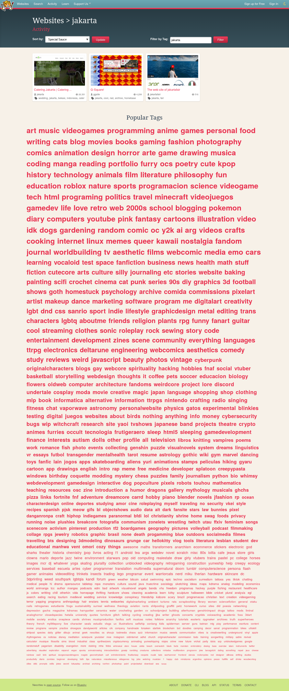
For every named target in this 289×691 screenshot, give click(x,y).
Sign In (273, 4)
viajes (165, 641)
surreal (97, 606)
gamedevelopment (227, 432)
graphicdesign (173, 310)
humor (137, 489)
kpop (227, 163)
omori (88, 546)
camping (198, 628)
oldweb (57, 384)
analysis (240, 592)
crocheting (125, 610)
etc (168, 271)
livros (97, 552)
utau (207, 522)
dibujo (67, 632)
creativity (238, 301)
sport (97, 310)
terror (30, 601)
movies (100, 141)
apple (255, 632)
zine (88, 489)
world (30, 588)
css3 (38, 654)
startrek (157, 628)
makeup (57, 301)
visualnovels (182, 447)
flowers (36, 384)
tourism (63, 597)
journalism (198, 475)
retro (98, 207)
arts (83, 271)
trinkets (82, 573)
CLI (197, 685)
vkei (230, 503)
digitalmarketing (136, 601)
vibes (201, 632)
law (205, 509)
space (105, 262)
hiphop (74, 516)
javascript (106, 359)
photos (157, 359)
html (51, 196)
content (255, 623)
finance (36, 439)
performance (230, 623)
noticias (52, 637)
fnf (75, 496)
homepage (87, 592)
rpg (184, 320)
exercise (222, 645)
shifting (239, 654)
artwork (114, 588)
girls (251, 552)
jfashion (223, 496)
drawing (194, 152)
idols (212, 641)
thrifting (100, 592)
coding (39, 163)
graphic (98, 534)
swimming (156, 579)
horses (255, 557)
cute (207, 163)
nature (99, 185)
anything (176, 416)
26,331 (82, 94)
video (246, 218)
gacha (46, 610)
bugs (33, 423)
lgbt (32, 310)
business (161, 262)
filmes (239, 534)
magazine (59, 610)
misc (194, 552)
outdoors (195, 534)
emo (235, 251)
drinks (238, 659)
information (129, 400)
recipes (34, 509)
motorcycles (202, 654)
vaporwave (73, 408)
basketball (40, 376)
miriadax (167, 650)
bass (214, 645)
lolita (211, 552)
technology (73, 174)
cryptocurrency (121, 641)
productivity (32, 659)
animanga (42, 588)
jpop (87, 552)
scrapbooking (187, 601)
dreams (224, 447)
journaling (145, 271)
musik (153, 654)
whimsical (117, 645)
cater (81, 98)
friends (119, 320)
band (186, 423)
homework (190, 606)
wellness (109, 606)
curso (202, 606)
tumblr (191, 568)
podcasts (86, 588)
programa (54, 601)
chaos (132, 632)
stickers (220, 546)
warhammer (170, 654)
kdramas (72, 610)
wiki (204, 454)
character (76, 623)
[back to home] (7, 5)
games (192, 130)
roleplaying (150, 503)
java (141, 584)
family (177, 475)
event (149, 573)
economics (253, 584)
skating (86, 563)
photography (219, 141)
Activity (52, 4)
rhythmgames (34, 637)
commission (184, 637)
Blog (205, 685)
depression (33, 610)
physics (174, 408)
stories (185, 271)
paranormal (120, 516)
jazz (68, 557)
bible (209, 592)
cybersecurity (239, 416)
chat (51, 408)
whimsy (249, 475)
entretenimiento (118, 654)
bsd (104, 588)
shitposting (157, 606)
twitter (252, 645)
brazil (181, 597)
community (169, 339)
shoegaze (75, 628)
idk (32, 229)
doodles (187, 628)
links (45, 496)
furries (55, 432)
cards (76, 619)
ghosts (176, 615)
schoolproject (158, 610)
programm (192, 650)
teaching (36, 489)
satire (239, 637)
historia (58, 552)
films (155, 251)
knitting (202, 440)
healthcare (250, 588)
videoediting (64, 573)
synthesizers (104, 641)
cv (146, 610)
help (229, 563)
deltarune (94, 349)
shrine (182, 516)
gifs (90, 509)
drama (58, 584)
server (186, 623)
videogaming (247, 597)
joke (201, 650)
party (205, 641)
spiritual (52, 654)
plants (167, 320)
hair (84, 601)
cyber (87, 568)
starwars (113, 557)
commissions (209, 291)
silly (121, 271)
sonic (108, 330)
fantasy (148, 218)
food (248, 130)
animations (166, 461)
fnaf (209, 368)
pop (125, 557)
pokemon (225, 207)
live (66, 623)
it (144, 376)
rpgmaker (209, 619)
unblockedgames (233, 641)
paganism (46, 645)
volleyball (200, 528)
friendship (147, 597)
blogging (190, 207)
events (95, 447)
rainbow (30, 654)
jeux (247, 650)
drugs (221, 610)
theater (44, 552)
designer (220, 654)
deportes (85, 503)
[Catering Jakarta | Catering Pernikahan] (59, 70)
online (67, 503)
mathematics (227, 482)
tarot (133, 454)
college (241, 557)
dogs (48, 229)
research (92, 423)
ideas (193, 584)
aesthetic (129, 251)
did (218, 606)
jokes (58, 663)
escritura (244, 623)
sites (211, 606)
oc (155, 229)
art (31, 130)
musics (163, 632)
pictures (180, 528)
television (163, 439)
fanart (221, 320)
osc (77, 489)
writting (45, 592)
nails (29, 606)
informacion (151, 632)
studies (248, 654)
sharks (32, 552)
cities (29, 663)
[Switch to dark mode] (285, 4)
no (202, 503)
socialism (190, 579)
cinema (106, 281)
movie (100, 392)
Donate (186, 685)
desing (207, 645)
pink (125, 218)
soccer (188, 376)
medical (32, 584)
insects (95, 573)
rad (111, 98)
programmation (230, 628)
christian (211, 597)
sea (157, 663)
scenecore (37, 528)
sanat (217, 628)
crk (111, 628)
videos (210, 229)
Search (38, 4)
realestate (164, 557)
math (225, 262)
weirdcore (166, 384)
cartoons (179, 218)
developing (72, 659)
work (32, 447)
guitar (241, 320)
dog (127, 482)
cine (133, 503)
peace (217, 659)
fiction (36, 271)
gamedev (42, 207)
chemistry (74, 552)
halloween (197, 592)
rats (174, 601)
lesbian (223, 540)
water (113, 610)
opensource (72, 584)
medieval (76, 597)
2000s (136, 207)
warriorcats (164, 573)
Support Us (81, 4)
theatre (228, 423)
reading (92, 163)
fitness (35, 408)
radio (219, 400)
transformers (162, 546)
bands (153, 588)
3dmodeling (90, 540)
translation (123, 568)
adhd (143, 637)
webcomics (167, 349)
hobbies (191, 368)
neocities (94, 632)
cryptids (200, 615)
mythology (198, 489)
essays (41, 454)
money (211, 416)
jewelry (62, 534)
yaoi (123, 423)
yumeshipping (151, 641)
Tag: (159, 39)
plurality (100, 563)
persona (234, 568)
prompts (43, 663)
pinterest (78, 528)
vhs (161, 588)
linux (95, 240)
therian (200, 573)
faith (82, 659)
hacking (168, 368)
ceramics (101, 610)
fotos (108, 645)
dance (80, 301)
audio (136, 509)
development (91, 339)
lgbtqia (78, 578)
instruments (241, 645)
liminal (249, 610)
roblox (75, 185)
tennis (105, 601)
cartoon (35, 468)
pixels (167, 482)
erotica (52, 619)
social (224, 368)
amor (121, 503)
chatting (247, 579)
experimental (219, 408)
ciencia (192, 654)
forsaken (145, 628)
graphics (207, 281)
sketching (181, 584)
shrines (86, 619)
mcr (43, 563)
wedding (43, 98)
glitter (58, 632)
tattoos (219, 579)
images (32, 563)
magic (140, 392)
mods (240, 610)
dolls (98, 439)
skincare (231, 573)
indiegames (94, 516)
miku (188, 573)
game (168, 152)
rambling (134, 650)
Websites (23, 4)
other (114, 439)
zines (121, 339)
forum (101, 578)
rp (237, 496)
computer (81, 384)
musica (223, 152)
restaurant (234, 588)
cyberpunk (208, 359)
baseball (48, 568)
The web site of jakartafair (163, 89)
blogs (83, 368)
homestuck (82, 291)
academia (151, 592)
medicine (158, 468)
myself (171, 503)
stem (126, 645)
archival (86, 663)
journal (39, 251)
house (134, 645)
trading (109, 573)
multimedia (142, 568)
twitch (194, 522)
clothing (246, 392)
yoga (74, 563)
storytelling (70, 376)
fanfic (45, 461)
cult (107, 654)
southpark (63, 578)
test (87, 262)
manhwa (60, 546)
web (117, 207)
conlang (152, 623)
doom (179, 568)
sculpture (183, 592)
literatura (205, 540)
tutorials (183, 619)
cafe (221, 552)
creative (120, 392)
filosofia (55, 641)
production (100, 528)
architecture (111, 384)
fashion (181, 141)
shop (226, 392)
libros (184, 440)
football (244, 281)
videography (153, 563)
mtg (212, 623)
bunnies (219, 509)
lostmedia (121, 632)
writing (39, 141)
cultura (121, 584)
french (41, 623)
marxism (184, 645)
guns (194, 623)
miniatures (185, 659)
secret (66, 663)
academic (229, 615)
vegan (74, 650)
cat (123, 281)
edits (52, 663)
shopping (205, 392)
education (44, 185)
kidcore (161, 597)
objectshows (115, 509)
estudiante (57, 606)
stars (195, 509)
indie (115, 310)
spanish (52, 509)
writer (165, 615)
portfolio (123, 163)
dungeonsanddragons (68, 654)
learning (39, 262)
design (103, 152)
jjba (158, 615)
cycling (137, 615)
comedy (232, 349)
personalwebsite (140, 408)
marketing (107, 301)
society (41, 619)
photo (79, 447)
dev (254, 540)
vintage (181, 359)
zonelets (156, 522)
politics (118, 196)
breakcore (87, 522)
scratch (182, 552)
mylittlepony (54, 623)
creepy (240, 563)
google (248, 641)
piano (168, 496)
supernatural (163, 568)
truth (233, 619)
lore (207, 384)
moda (83, 392)
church (152, 637)
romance (49, 447)
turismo (164, 601)
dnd (46, 310)
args (145, 552)
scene (141, 339)
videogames (83, 130)
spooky (82, 650)
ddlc (35, 663)
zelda (141, 645)
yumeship (216, 563)
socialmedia (219, 534)
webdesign (101, 376)
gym (216, 454)
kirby (171, 592)
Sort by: (37, 39)
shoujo (110, 632)
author (61, 588)
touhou (202, 482)
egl (249, 592)
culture (102, 271)
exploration (54, 650)
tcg (133, 659)
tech (34, 196)
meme (128, 468)
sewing (173, 330)
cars (253, 251)
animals (109, 174)
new (181, 641)
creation (231, 597)
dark (166, 509)
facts (176, 645)
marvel (230, 454)
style (241, 503)
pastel (223, 557)
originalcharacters (50, 368)
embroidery (196, 645)
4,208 (139, 94)
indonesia (72, 98)
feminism (234, 522)
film (131, 174)
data (148, 509)
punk (138, 281)
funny (200, 320)
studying (105, 503)
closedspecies (54, 615)
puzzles (159, 475)
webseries (117, 601)
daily (50, 632)
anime (167, 130)
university (81, 615)
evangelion (72, 645)
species (41, 632)
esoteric (196, 619)
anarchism (183, 546)
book (45, 400)
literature (156, 174)
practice (64, 628)
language (179, 392)
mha (101, 645)
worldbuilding (77, 251)
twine (78, 557)
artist (34, 301)
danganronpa (40, 516)
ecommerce (202, 546)
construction (196, 563)
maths (145, 546)
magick (84, 654)
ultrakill (252, 628)
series (157, 281)
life (66, 207)
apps (84, 461)
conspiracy (132, 597)
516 (196, 94)
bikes (243, 628)
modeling (238, 584)
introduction (109, 489)
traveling (188, 503)
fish (66, 447)
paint (126, 663)
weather (123, 579)
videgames (124, 659)
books (126, 141)
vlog (177, 540)
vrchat (197, 641)
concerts (187, 615)
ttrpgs (154, 400)
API (214, 685)
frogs (69, 606)
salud (144, 579)
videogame (239, 185)
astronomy (103, 408)
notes (148, 619)
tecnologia (98, 432)
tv (107, 251)
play (218, 623)
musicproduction (103, 619)
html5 (170, 432)
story (194, 330)
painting (39, 281)
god (249, 546)
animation (71, 152)
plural (228, 592)
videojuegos (211, 196)
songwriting (217, 637)
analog (225, 584)
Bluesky (82, 685)
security (215, 503)
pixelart (243, 291)
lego (120, 573)
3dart (248, 615)
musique (44, 641)
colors (35, 592)
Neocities (37, 685)
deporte (57, 557)
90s (174, 281)
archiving (96, 663)
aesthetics (202, 349)
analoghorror (35, 615)
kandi (90, 578)
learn (163, 592)
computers (66, 218)
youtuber (99, 637)
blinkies (248, 408)
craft (59, 516)
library (202, 601)
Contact (251, 685)
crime (173, 641)
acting (108, 552)
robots (184, 482)
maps (203, 584)
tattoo (230, 610)
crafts (235, 229)
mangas (72, 588)
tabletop (87, 584)
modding (102, 475)
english (88, 468)
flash (246, 568)
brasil (113, 534)
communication (187, 632)
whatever (61, 563)
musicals (222, 489)
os (103, 632)
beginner (61, 659)
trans (248, 310)
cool (106, 98)
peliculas (210, 461)
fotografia (109, 522)
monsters (109, 584)
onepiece (64, 619)
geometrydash (96, 654)
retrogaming (175, 563)
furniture (105, 615)
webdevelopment (46, 482)
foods (223, 516)
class (92, 641)
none (126, 534)
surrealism (206, 579)
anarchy (171, 619)
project (191, 384)
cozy (101, 546)
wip (46, 423)
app (50, 468)
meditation (73, 637)
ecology (254, 563)
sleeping (191, 432)
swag (209, 516)
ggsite (96, 94)
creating (148, 615)
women (212, 601)
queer (144, 240)
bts (51, 540)
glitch (116, 615)
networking (240, 606)
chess (141, 475)
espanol (65, 650)
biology (238, 376)
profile (131, 439)
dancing (249, 454)
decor (208, 628)
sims (64, 641)
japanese (166, 423)
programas (186, 588)
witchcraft (66, 423)
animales (46, 573)
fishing (222, 588)
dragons (156, 489)
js (28, 592)
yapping (41, 601)
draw (178, 557)
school (161, 207)
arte (149, 152)
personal (221, 130)
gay (97, 368)
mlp (31, 400)
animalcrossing (95, 650)
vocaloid (67, 262)
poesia (227, 606)
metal (206, 310)
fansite (180, 509)
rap (116, 468)
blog (78, 141)
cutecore (61, 271)
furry (149, 163)
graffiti (170, 606)
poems (243, 440)
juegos (74, 416)
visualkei (43, 650)
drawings (67, 468)
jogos (70, 461)
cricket (218, 592)
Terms (236, 685)
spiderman (173, 623)
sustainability (83, 606)
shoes (125, 592)
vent (75, 546)
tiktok (236, 579)
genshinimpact (206, 610)
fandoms (140, 384)
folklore (159, 619)
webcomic (184, 251)
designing (66, 540)
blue (179, 534)
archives (222, 619)
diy (186, 281)
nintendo (176, 400)
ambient (153, 601)
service (101, 597)
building (174, 610)
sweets (173, 632)
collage (34, 534)
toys (31, 461)
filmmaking (242, 528)
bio (234, 475)
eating (41, 597)
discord (224, 384)
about (117, 416)
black (169, 645)
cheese (255, 650)
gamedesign (81, 482)
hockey (200, 588)
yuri (147, 461)
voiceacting (214, 615)
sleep (154, 432)
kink (44, 654)
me (187, 301)
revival (247, 637)
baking (235, 271)
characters (43, 320)
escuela (64, 568)
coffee (156, 376)
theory (30, 623)
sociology (167, 584)
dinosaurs (114, 540)
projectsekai (136, 663)
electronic (236, 546)
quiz (140, 632)
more (83, 645)
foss (240, 615)
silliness (229, 654)
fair (162, 98)
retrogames (42, 606)
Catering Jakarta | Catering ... (53, 89)
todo (195, 637)
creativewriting (218, 632)
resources (59, 489)
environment (94, 557)
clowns (32, 557)
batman (204, 623)
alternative (98, 400)
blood (72, 641)
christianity (162, 516)
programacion (163, 185)
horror (128, 152)
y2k (168, 229)
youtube (101, 218)
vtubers (199, 557)
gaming (153, 141)
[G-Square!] (116, 70)
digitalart (208, 301)
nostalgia (197, 240)
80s (203, 552)
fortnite (62, 496)
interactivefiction (111, 650)
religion (144, 320)
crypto (247, 423)
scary (171, 597)
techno (177, 579)
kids (161, 623)
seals (88, 623)
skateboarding (109, 461)
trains (211, 557)
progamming (160, 534)
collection (116, 563)
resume (148, 454)
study (35, 359)
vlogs (108, 623)
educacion (213, 376)
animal (76, 632)
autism (81, 439)
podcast (220, 528)
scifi (60, 281)
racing (52, 597)
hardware (215, 573)
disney (62, 637)
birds (133, 416)
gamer (32, 573)
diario (41, 659)
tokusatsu (75, 663)
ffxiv (218, 522)
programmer (103, 568)
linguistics (247, 447)
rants (145, 606)
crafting (200, 400)
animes (36, 432)
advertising (32, 650)
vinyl (247, 632)
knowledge (115, 597)
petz (179, 606)
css (60, 310)
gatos (193, 408)
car (146, 540)
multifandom (179, 650)
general (243, 601)
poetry (186, 163)
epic (168, 579)
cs (44, 637)
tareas (164, 664)
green (111, 579)
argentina (197, 659)
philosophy (193, 174)
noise (49, 522)
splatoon (206, 468)
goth (56, 291)
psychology (119, 291)
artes (76, 568)
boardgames (133, 528)
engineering (129, 349)
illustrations (126, 623)
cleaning (137, 592)
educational (38, 546)
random (111, 229)
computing (146, 557)
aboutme (92, 320)
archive (119, 98)
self (231, 659)
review (30, 628)
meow (79, 509)
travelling (36, 540)
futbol (57, 454)
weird (80, 359)
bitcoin (134, 579)
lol (146, 516)
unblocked (134, 563)
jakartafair (155, 94)
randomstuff (33, 645)
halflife (225, 659)
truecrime (152, 584)
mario (44, 557)
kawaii (167, 240)
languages (239, 339)
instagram (119, 637)
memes (118, 240)
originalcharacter (167, 637)
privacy (238, 516)
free (142, 468)
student (241, 540)
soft (128, 619)
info (195, 416)
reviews (57, 359)
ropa (97, 584)
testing (35, 416)
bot (178, 628)
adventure (92, 496)
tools (189, 540)
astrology (169, 454)
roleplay (131, 330)
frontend (182, 654)
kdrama (214, 584)
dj (50, 563)
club (176, 659)
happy (169, 659)
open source (54, 685)
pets (172, 376)
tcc (53, 588)
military (229, 637)
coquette (80, 475)
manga (65, 163)
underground (235, 632)
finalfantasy (133, 654)
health (205, 262)
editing (227, 310)
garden (138, 610)
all (145, 439)
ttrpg (34, 349)
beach (149, 645)
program (167, 301)
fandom (228, 240)
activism (58, 528)
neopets (144, 654)
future (188, 641)
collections (156, 650)
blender (186, 496)
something (231, 650)
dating (221, 650)
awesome (130, 546)
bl (98, 509)
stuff (242, 262)
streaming (57, 330)
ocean (248, 497)
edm (97, 588)
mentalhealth (110, 454)
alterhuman (188, 610)
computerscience (212, 568)
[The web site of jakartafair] (172, 70)
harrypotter (87, 610)
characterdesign (43, 503)
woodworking (250, 659)
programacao (195, 597)
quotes (94, 615)
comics (39, 152)
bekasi (61, 98)
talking (126, 615)
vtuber (242, 368)
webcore (115, 368)
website (210, 271)
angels (142, 588)
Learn (65, 4)
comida (175, 291)
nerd (178, 573)
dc (242, 573)
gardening (77, 229)
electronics (60, 349)
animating (136, 641)
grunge (134, 540)
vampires (223, 440)
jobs (138, 659)
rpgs (47, 534)
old (133, 557)
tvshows (141, 423)
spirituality (142, 368)
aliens (134, 461)
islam (231, 645)
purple (211, 588)
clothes (86, 330)
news (186, 262)
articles (103, 628)
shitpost (31, 632)
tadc (160, 654)
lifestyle (137, 310)
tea (137, 552)
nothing (153, 416)
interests (59, 439)
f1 (116, 552)
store (241, 552)
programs (41, 628)
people (43, 584)
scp (220, 641)
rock (152, 330)
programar (134, 573)
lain (57, 461)
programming (131, 130)
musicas (138, 619)
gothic (190, 454)
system (206, 447)
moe (109, 637)
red (212, 654)
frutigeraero (129, 432)
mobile (31, 619)
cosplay (63, 392)
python (220, 475)
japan (158, 392)
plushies (66, 522)
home (196, 516)
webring (146, 659)
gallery (176, 489)
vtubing (92, 645)
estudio (97, 623)
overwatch (159, 645)
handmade (133, 628)
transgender (80, 454)
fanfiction (130, 262)
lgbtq (69, 320)
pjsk (66, 509)
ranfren (106, 663)
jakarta (40, 94)
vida (75, 592)
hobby (153, 496)
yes (228, 579)
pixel (234, 509)
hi (51, 584)
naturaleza (96, 659)
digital (55, 416)
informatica (68, 400)
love (81, 207)
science (203, 185)
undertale (39, 392)
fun (221, 174)
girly (187, 557)
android (127, 552)
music (49, 130)
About (173, 685)
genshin (139, 447)
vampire (53, 628)
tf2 (115, 528)
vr (29, 454)
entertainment (48, 339)
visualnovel (128, 588)
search (31, 597)
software (138, 301)
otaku (253, 601)
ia (207, 632)
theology (122, 606)
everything (205, 339)
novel (170, 552)
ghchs (242, 489)
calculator (32, 641)
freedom (171, 588)
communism (133, 522)
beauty (133, 359)
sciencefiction (227, 601)
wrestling (177, 522)
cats (60, 141)
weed (48, 578)
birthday (58, 475)
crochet (80, 281)
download (148, 663)
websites (96, 416)
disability (59, 645)
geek (84, 632)
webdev (157, 552)
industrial (82, 641)
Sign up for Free (254, 4)
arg (191, 229)
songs (252, 522)
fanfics (120, 619)
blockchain (169, 628)
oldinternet (132, 637)
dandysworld (90, 628)
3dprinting (34, 578)
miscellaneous (110, 659)
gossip (124, 650)
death (139, 534)
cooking (41, 240)
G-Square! (97, 89)
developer (182, 468)
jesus (231, 552)
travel (142, 196)
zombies (50, 659)
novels (204, 496)
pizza (32, 496)
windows (37, 475)
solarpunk (87, 637)
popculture (146, 482)
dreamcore (117, 496)
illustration (216, 218)
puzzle (158, 447)
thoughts (129, 376)
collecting (116, 447)
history (39, 174)
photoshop (117, 663)
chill (55, 592)
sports (124, 185)
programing (82, 196)
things (114, 546)
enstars (93, 601)
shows (37, 291)
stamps (189, 461)
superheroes (246, 619)
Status (224, 685)
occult (75, 432)
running (34, 522)
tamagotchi (210, 650)
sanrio (77, 310)
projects (205, 423)
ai (180, 229)
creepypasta (231, 468)
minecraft (171, 196)
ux (115, 623)
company (120, 628)
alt (157, 509)
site (110, 423)
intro (104, 468)
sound (132, 584)
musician (157, 659)
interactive (109, 482)
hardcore (113, 592)
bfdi (138, 516)
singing (238, 400)
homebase (130, 98)
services (33, 568)
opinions (208, 659)
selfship (140, 623)
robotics (80, 534)
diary (35, 218)
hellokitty (161, 540)
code (211, 330)
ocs (166, 163)
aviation (135, 606)
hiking (230, 461)
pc (232, 557)
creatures (144, 650)
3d (226, 281)
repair (240, 650)
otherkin (65, 592)
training (205, 637)
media (215, 251)
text (221, 597)
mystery (124, 475)
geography (158, 528)
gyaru (245, 461)
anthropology (71, 601)
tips (87, 659)
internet (70, 240)
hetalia (69, 615)
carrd (137, 496)
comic (137, 229)
